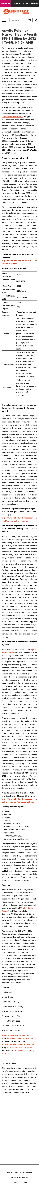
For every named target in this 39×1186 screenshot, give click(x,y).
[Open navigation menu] (4, 20)
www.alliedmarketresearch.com (20, 1038)
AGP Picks (5, 3)
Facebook (19, 1050)
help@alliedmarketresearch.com (15, 1035)
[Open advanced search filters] (29, 20)
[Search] (24, 20)
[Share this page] (35, 20)
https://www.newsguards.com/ (20, 1047)
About (9, 1173)
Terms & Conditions (19, 1182)
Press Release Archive (23, 1173)
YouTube (5, 1053)
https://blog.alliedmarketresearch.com (18, 1044)
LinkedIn (28, 1050)
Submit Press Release (19, 1177)
